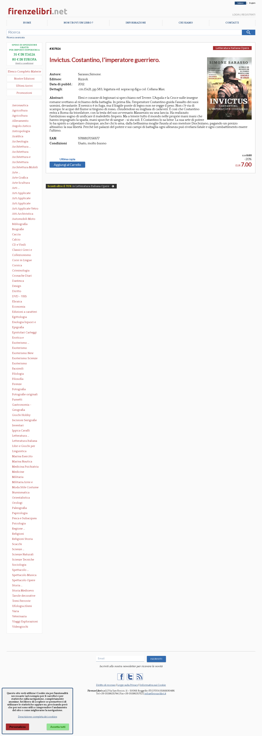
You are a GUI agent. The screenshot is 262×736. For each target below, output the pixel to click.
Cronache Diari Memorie (22, 276)
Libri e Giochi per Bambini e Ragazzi (24, 446)
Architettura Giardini (20, 162)
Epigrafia (18, 327)
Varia (15, 611)
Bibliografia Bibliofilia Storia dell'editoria (23, 224)
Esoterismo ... (20, 342)
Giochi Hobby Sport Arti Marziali (24, 415)
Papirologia (19, 513)
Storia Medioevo (23, 590)
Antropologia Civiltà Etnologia (23, 131)
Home (27, 22)
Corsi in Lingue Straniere (22, 261)
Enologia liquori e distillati (24, 322)
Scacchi (17, 544)
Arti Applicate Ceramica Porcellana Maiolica (25, 193)
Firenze (17, 384)
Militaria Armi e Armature (22, 482)
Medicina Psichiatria (25, 466)
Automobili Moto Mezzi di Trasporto (24, 219)
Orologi (17, 502)
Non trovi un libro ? (78, 22)
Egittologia (19, 317)
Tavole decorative (23, 595)
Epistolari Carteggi (24, 332)
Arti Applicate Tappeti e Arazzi (22, 204)
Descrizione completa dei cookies (37, 716)
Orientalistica (21, 497)
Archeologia (20, 141)
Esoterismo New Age (23, 353)
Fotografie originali (25, 394)
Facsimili (18, 368)
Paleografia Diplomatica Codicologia (20, 508)
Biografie (18, 229)
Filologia (18, 373)
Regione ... (18, 528)
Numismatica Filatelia (20, 493)
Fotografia (19, 389)
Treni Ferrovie (21, 601)
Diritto (16, 291)
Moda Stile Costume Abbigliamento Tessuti (25, 488)
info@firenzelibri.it (155, 693)
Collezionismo (21, 255)
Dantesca (18, 280)
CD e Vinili (19, 244)
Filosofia (17, 379)
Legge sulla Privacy (127, 685)
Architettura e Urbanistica (21, 157)
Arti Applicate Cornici (21, 199)
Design (16, 286)
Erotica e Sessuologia (20, 338)
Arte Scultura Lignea (21, 183)
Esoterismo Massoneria (19, 348)
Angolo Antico (21, 126)
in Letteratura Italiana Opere (78, 186)
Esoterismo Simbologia (19, 364)
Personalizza (17, 726)
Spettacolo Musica (24, 575)
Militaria (17, 477)
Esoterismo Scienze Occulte (24, 359)
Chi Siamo (186, 22)
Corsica (17, 265)
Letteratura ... (20, 435)
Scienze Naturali (23, 554)
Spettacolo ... (20, 570)
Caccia (16, 234)
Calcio (16, 239)
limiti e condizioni (24, 63)
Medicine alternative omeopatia (19, 472)
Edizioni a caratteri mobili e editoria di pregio (25, 312)
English (252, 3)
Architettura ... (21, 146)
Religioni (18, 533)
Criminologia (20, 270)
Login (236, 14)
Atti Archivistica (22, 213)
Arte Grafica (20, 177)
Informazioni (136, 22)
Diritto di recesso (106, 685)
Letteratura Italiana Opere (24, 441)
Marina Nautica (22, 461)
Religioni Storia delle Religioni (22, 539)
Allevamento (20, 120)
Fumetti (17, 399)
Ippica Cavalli (21, 430)
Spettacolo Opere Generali (23, 581)
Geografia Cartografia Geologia (19, 410)
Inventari (18, 425)
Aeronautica (20, 105)
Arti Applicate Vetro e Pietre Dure (25, 209)
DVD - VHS (19, 296)
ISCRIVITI (156, 659)
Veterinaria (19, 616)
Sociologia (19, 564)
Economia (18, 306)
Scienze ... (18, 549)
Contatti (232, 22)
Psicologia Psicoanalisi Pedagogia (19, 524)
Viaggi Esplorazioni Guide (25, 622)
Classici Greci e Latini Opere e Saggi (25, 250)
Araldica (17, 136)
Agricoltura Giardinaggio (20, 116)
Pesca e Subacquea (24, 518)
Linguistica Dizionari (19, 452)
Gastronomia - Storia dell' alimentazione (21, 405)
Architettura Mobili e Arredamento (25, 168)
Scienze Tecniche (23, 559)
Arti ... (16, 188)
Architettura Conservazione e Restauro (22, 152)
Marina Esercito (22, 456)
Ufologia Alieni (22, 606)
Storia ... (17, 585)
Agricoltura (19, 110)
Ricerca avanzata (16, 37)
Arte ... (16, 172)
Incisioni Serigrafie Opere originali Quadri (24, 421)
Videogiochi (20, 626)
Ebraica (17, 301)
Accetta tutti (57, 726)
